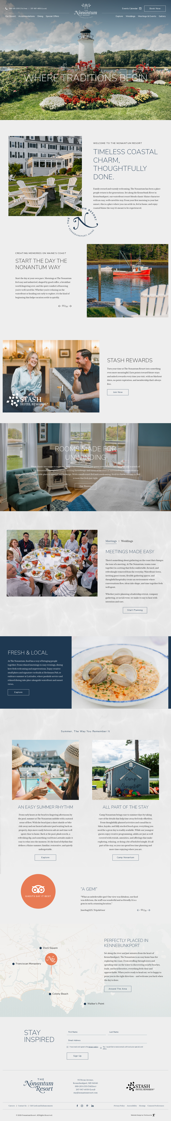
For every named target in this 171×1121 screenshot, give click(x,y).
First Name (72, 1032)
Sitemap (142, 1106)
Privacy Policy (93, 1047)
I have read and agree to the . (84, 1047)
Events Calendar (130, 8)
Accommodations (26, 16)
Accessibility (132, 1106)
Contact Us (22, 1106)
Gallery (162, 16)
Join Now (119, 391)
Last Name (113, 1032)
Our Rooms (85, 486)
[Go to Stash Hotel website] (132, 1086)
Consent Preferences (155, 1106)
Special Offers (52, 16)
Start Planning (135, 609)
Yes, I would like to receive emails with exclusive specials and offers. (123, 1048)
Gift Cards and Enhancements (41, 1106)
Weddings (130, 16)
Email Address (74, 1040)
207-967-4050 (38, 8)
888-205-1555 (18, 8)
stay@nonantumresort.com (85, 1093)
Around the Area (118, 988)
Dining (40, 16)
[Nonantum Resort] (85, 11)
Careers (12, 1106)
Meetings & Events (147, 16)
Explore (119, 16)
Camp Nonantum (125, 857)
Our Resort (10, 16)
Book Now (156, 8)
